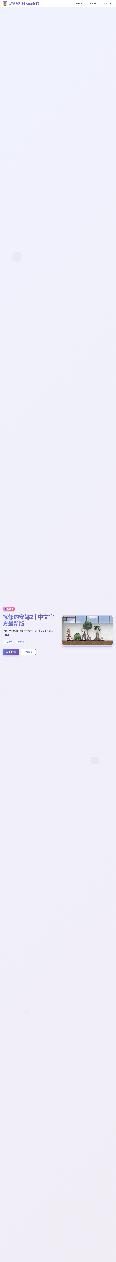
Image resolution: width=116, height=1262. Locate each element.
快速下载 (107, 3)
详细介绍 (78, 3)
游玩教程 (93, 3)
